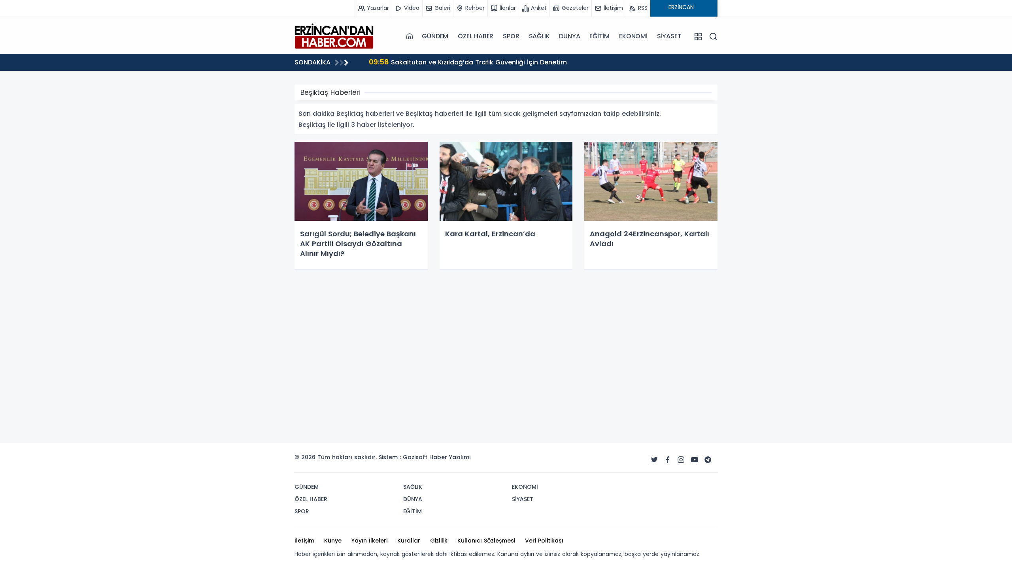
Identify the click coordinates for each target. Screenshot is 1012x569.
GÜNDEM (435, 36)
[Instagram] (681, 460)
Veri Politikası (544, 541)
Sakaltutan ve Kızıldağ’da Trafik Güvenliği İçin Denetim (468, 62)
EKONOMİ (633, 36)
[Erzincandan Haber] (334, 36)
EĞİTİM (599, 36)
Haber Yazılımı (450, 457)
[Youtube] (695, 460)
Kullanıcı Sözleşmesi (486, 541)
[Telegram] (708, 460)
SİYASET (669, 36)
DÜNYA (569, 36)
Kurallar (408, 541)
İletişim (304, 541)
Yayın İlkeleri (369, 541)
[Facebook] (668, 460)
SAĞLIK (539, 36)
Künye (333, 541)
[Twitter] (654, 460)
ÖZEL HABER (475, 36)
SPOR (511, 36)
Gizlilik (438, 541)
